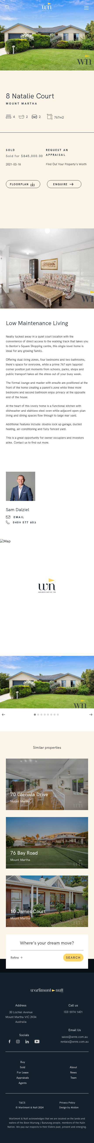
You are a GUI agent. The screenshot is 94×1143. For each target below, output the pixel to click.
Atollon (74, 1107)
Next (91, 714)
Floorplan (19, 184)
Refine (14, 957)
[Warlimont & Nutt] (47, 7)
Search (73, 958)
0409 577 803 (24, 522)
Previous (3, 714)
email (19, 517)
